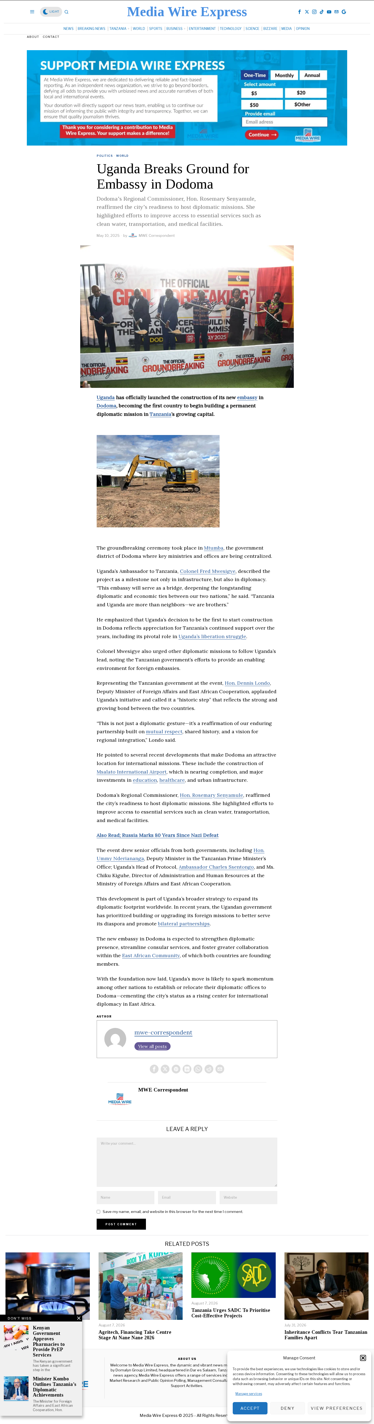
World (122, 155)
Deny (288, 1408)
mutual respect (164, 731)
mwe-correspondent (163, 1032)
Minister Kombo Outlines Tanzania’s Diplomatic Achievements (54, 1387)
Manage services (248, 1394)
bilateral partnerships (184, 923)
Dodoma (106, 405)
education (145, 780)
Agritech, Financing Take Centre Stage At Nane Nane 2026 (135, 1335)
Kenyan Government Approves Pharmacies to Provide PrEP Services (49, 1341)
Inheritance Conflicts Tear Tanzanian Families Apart (325, 1335)
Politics (105, 155)
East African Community (151, 955)
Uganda (106, 397)
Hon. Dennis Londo (247, 683)
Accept (250, 1408)
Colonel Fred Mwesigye (207, 571)
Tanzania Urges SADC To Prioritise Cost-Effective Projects (230, 1313)
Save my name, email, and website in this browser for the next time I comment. (173, 1211)
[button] (363, 1358)
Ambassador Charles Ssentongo (216, 867)
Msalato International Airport (131, 772)
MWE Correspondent (157, 235)
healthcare (172, 780)
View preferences (337, 1408)
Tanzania (160, 414)
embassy (247, 397)
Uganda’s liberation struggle (212, 636)
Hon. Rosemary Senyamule (211, 795)
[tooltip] (299, 11)
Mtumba (213, 548)
